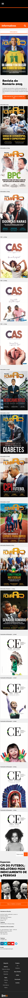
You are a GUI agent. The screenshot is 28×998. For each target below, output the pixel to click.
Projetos (17, 963)
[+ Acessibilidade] (1, 407)
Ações (17, 975)
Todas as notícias (6, 969)
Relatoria (17, 968)
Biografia (6, 963)
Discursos (6, 971)
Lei (17, 965)
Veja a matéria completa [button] (14, 904)
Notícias (6, 966)
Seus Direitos (17, 971)
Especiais (6, 974)
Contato (17, 982)
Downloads (17, 979)
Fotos (5, 982)
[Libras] (1, 400)
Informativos (6, 985)
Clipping (6, 980)
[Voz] (1, 404)
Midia (5, 977)
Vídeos (5, 987)
